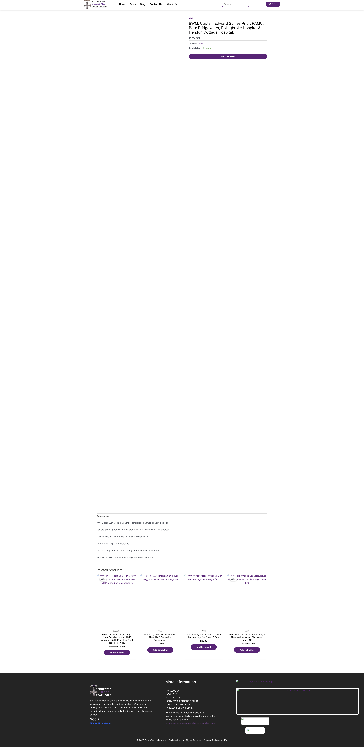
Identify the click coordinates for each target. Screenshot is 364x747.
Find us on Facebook (100, 723)
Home (122, 4)
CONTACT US (173, 697)
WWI (191, 18)
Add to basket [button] (117, 652)
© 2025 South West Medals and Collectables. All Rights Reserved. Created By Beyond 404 (182, 740)
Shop (133, 4)
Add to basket (228, 56)
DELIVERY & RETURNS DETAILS (182, 701)
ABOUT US (172, 694)
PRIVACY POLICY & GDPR (179, 708)
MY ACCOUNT (173, 690)
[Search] (246, 4)
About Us (171, 4)
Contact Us (156, 4)
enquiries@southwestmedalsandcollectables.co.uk (191, 723)
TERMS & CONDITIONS (178, 704)
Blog (142, 4)
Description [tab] (103, 516)
